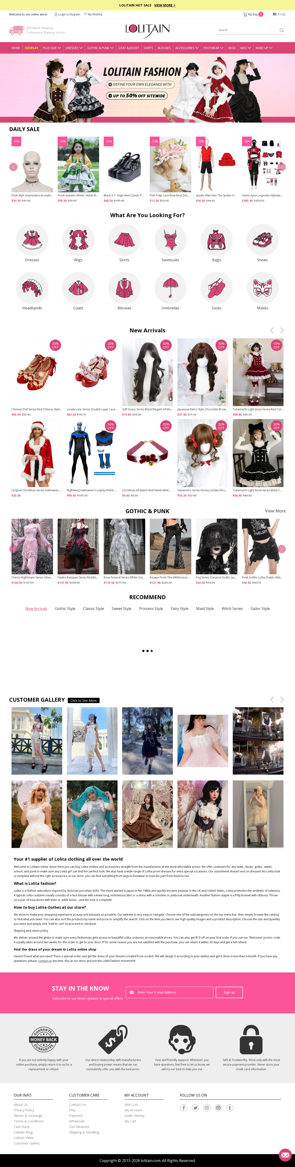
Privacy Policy (24, 1110)
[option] (147, 88)
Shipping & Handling (84, 1132)
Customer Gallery (27, 1143)
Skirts (148, 48)
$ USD (281, 14)
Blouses (164, 48)
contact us (45, 961)
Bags (216, 259)
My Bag (255, 14)
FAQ (72, 1110)
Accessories (185, 48)
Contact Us (77, 1104)
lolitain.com (150, 1160)
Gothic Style (65, 608)
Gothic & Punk (98, 48)
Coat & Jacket (128, 48)
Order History (134, 1115)
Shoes (262, 259)
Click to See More (84, 700)
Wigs (232, 48)
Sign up (229, 992)
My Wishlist (95, 14)
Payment (76, 1115)
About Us (21, 1104)
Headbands (32, 307)
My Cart (130, 1121)
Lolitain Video (24, 1137)
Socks (216, 307)
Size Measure (79, 1126)
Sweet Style (121, 608)
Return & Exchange (28, 1115)
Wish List (131, 1104)
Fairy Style (179, 608)
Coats (78, 307)
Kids (243, 48)
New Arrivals (36, 608)
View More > (165, 5)
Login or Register (70, 14)
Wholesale (77, 1121)
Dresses (72, 48)
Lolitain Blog (23, 1132)
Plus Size (50, 48)
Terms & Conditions (29, 1121)
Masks (262, 307)
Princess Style (151, 608)
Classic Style (93, 608)
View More (275, 511)
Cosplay (31, 48)
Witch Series (232, 608)
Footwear (211, 48)
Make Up (262, 48)
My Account (133, 1110)
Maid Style (205, 608)
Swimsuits (170, 259)
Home (16, 48)
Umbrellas (170, 307)
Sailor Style (260, 608)
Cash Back (22, 1126)
